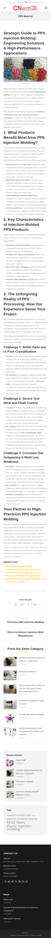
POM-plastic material (27, 671)
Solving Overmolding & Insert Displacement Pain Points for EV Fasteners (31, 731)
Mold (11, 822)
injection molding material (20, 591)
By (34, 591)
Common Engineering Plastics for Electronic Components (32, 659)
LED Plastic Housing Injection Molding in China (27, 793)
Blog (33, 815)
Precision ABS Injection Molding (19, 566)
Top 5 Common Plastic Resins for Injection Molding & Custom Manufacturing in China (32, 688)
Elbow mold (20, 760)
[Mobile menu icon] (46, 7)
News (20, 822)
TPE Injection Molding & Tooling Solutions (23, 575)
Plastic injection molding (19, 827)
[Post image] (10, 661)
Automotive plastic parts (19, 815)
